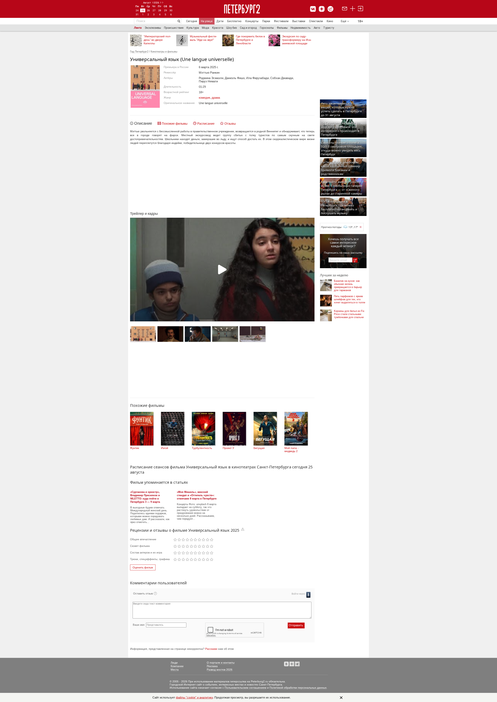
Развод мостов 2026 (219, 669)
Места (175, 669)
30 (170, 10)
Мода (205, 27)
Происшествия (173, 27)
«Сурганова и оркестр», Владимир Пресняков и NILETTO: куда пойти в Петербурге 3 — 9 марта (145, 497)
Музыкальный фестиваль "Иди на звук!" (203, 38)
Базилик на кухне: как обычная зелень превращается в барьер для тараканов (348, 285)
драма (216, 97)
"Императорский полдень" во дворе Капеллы (157, 40)
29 (165, 10)
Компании (177, 666)
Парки (266, 21)
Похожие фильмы (175, 123)
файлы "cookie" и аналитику (194, 697)
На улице (207, 21)
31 (137, 14)
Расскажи (211, 648)
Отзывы (230, 123)
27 (154, 10)
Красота (217, 27)
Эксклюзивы (153, 27)
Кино (330, 21)
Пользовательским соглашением (245, 687)
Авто (317, 27)
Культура (193, 27)
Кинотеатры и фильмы (164, 51)
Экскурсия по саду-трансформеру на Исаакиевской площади (297, 40)
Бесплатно (234, 21)
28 (159, 10)
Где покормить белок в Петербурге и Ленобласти (250, 40)
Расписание (206, 123)
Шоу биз (231, 27)
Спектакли (316, 21)
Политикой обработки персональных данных (298, 687)
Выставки (298, 21)
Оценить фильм (143, 567)
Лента (138, 27)
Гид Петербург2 (139, 51)
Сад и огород (248, 27)
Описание (143, 123)
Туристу (328, 27)
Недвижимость (301, 27)
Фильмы (282, 27)
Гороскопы (267, 27)
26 (148, 10)
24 (137, 10)
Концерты (251, 21)
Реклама (212, 666)
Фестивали (281, 21)
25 (142, 10)
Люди (174, 662)
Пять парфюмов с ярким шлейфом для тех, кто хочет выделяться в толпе (349, 299)
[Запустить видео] (222, 269)
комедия (204, 97)
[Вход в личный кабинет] (360, 9)
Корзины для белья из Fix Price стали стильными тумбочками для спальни (349, 314)
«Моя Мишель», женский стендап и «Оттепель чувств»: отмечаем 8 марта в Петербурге (196, 495)
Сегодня (191, 21)
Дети (219, 21)
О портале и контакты (221, 662)
